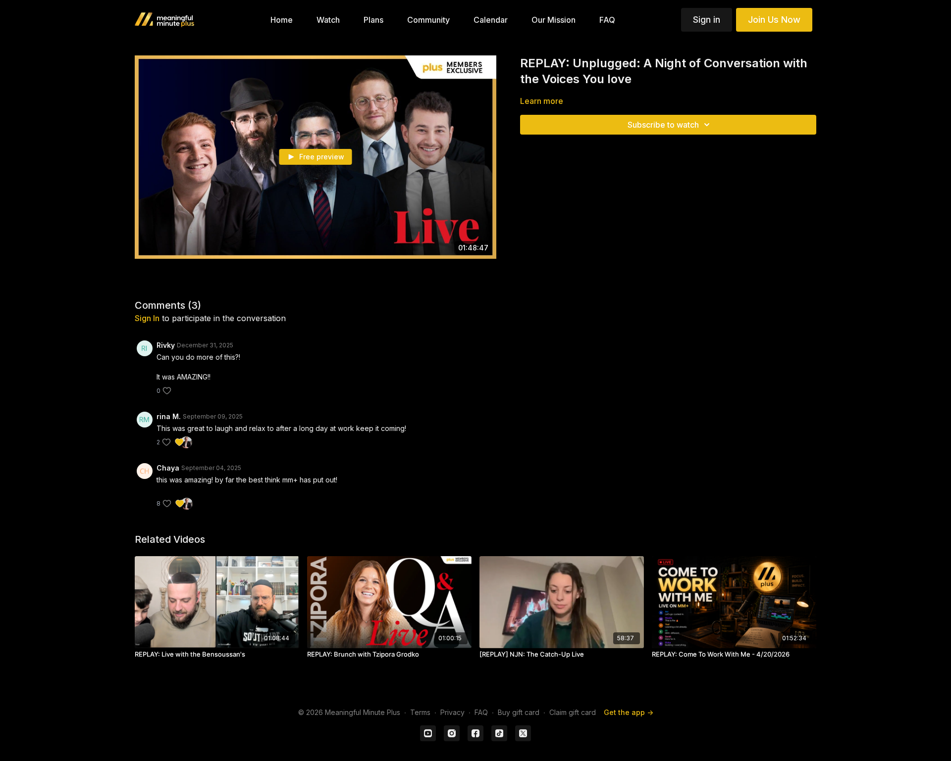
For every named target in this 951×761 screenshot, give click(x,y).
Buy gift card (518, 712)
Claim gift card (572, 712)
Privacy (452, 712)
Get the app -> (628, 712)
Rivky (166, 345)
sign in (147, 318)
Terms (420, 712)
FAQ (481, 712)
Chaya (168, 468)
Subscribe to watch (663, 125)
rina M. (169, 416)
